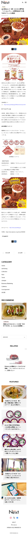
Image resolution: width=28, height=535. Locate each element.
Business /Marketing (7, 283)
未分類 (3, 292)
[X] (14, 518)
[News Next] (6, 2)
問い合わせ (14, 524)
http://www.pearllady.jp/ (15, 227)
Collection (4, 271)
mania (3, 265)
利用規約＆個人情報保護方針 (14, 527)
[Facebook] (17, 518)
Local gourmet (5, 289)
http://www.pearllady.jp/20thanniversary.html (15, 104)
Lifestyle (4, 280)
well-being (4, 268)
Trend (3, 277)
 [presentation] (25, 349)
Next (3, 274)
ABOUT (14, 522)
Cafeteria (4, 286)
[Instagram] (11, 518)
